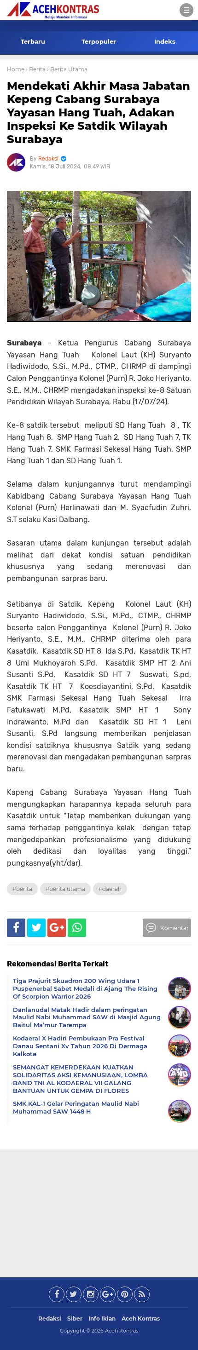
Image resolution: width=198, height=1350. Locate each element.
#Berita (22, 888)
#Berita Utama (65, 888)
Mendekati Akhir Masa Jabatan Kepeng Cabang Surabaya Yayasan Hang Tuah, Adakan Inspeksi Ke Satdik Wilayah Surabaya (98, 112)
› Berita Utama (67, 69)
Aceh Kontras (141, 1318)
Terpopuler (99, 41)
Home (15, 69)
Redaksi (49, 1318)
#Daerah (110, 888)
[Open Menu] (186, 10)
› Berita (36, 69)
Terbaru (33, 41)
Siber (74, 1318)
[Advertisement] (99, 1211)
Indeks (164, 41)
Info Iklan (102, 1318)
